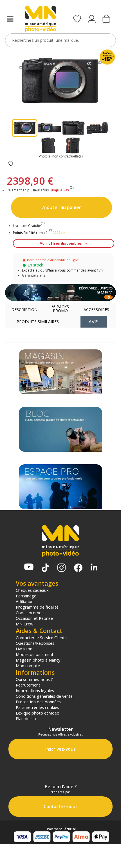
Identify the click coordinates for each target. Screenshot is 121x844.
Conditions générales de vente (44, 696)
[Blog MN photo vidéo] (60, 429)
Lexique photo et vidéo (37, 713)
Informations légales (35, 690)
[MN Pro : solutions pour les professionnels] (60, 486)
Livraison (24, 648)
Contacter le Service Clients (41, 637)
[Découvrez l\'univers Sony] (60, 292)
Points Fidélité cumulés (31, 232)
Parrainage (26, 596)
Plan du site (26, 718)
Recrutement (28, 685)
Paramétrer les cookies (37, 707)
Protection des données (38, 701)
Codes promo (29, 612)
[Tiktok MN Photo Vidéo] (45, 568)
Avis (93, 321)
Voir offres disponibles (61, 243)
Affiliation (24, 601)
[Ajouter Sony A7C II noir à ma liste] (11, 164)
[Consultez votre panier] (106, 19)
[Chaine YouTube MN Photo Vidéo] (28, 567)
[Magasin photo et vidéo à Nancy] (60, 371)
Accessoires (96, 309)
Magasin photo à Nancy (38, 660)
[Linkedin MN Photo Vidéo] (94, 568)
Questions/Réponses (35, 643)
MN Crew (24, 624)
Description (24, 309)
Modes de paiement (34, 654)
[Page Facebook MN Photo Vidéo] (78, 568)
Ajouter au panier (61, 207)
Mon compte (28, 665)
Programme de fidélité (37, 607)
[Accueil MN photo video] (40, 19)
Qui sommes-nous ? (34, 679)
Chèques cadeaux (32, 590)
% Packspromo (60, 308)
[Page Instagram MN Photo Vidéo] (61, 568)
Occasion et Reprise (34, 618)
